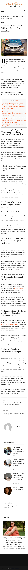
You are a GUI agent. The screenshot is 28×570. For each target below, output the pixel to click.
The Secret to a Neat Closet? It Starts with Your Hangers (13, 414)
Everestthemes (15, 568)
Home (3, 16)
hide (17, 100)
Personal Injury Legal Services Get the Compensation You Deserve (13, 404)
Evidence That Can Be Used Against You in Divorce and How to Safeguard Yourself (18, 463)
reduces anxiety (18, 288)
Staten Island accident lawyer (9, 324)
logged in (13, 506)
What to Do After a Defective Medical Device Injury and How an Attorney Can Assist (18, 477)
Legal (2, 22)
